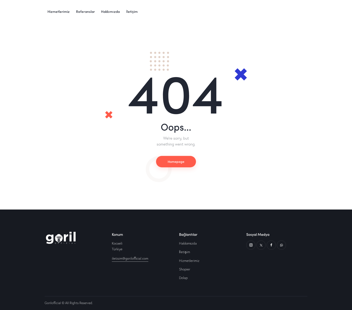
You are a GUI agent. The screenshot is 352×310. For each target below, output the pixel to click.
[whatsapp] (281, 245)
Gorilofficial (53, 303)
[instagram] (250, 245)
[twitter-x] (261, 245)
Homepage (176, 161)
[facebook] (271, 245)
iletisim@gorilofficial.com (130, 258)
